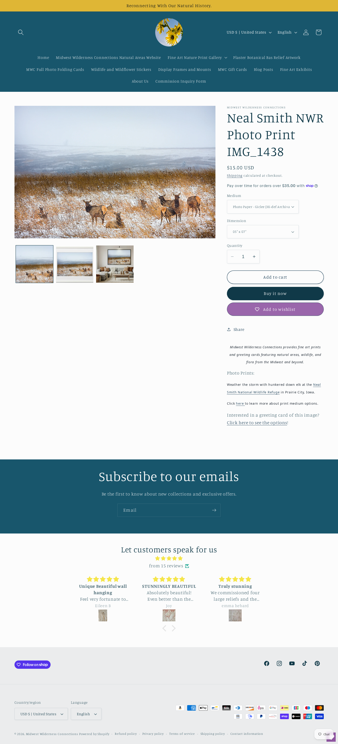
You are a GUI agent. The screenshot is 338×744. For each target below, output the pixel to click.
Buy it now (275, 293)
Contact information (247, 734)
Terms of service (182, 734)
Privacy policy (153, 734)
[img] (169, 558)
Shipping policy (213, 734)
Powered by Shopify (94, 734)
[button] (20, 32)
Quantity (235, 245)
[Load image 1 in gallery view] (34, 264)
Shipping (235, 175)
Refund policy (126, 734)
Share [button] (239, 329)
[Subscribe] (214, 510)
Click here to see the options (257, 422)
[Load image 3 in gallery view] (114, 264)
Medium (234, 195)
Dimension (236, 220)
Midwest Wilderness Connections (52, 734)
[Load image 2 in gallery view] (74, 264)
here (240, 403)
